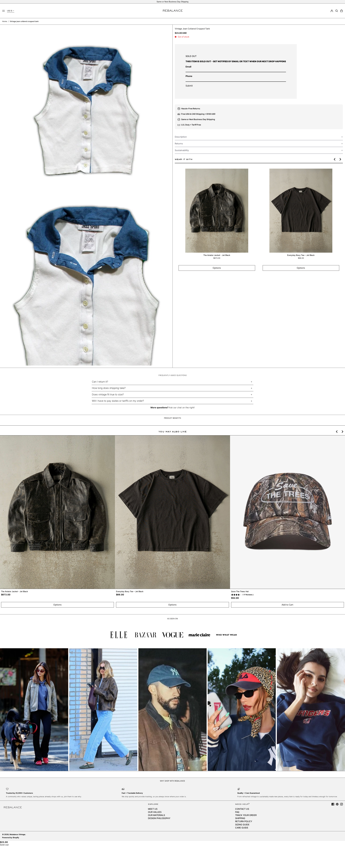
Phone (189, 76)
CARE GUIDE (241, 827)
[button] (336, 10)
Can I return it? (100, 381)
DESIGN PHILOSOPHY (159, 818)
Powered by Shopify (10, 838)
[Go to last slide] (334, 159)
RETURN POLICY (243, 821)
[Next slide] (340, 159)
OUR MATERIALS (156, 815)
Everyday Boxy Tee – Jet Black (301, 255)
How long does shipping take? (109, 388)
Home (4, 21)
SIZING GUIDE (242, 824)
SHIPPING (240, 818)
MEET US (152, 809)
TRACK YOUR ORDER (246, 815)
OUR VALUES (154, 812)
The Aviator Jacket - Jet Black (216, 255)
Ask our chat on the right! (182, 407)
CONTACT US (242, 809)
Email (188, 66)
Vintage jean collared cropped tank (24, 21)
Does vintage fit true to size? (108, 394)
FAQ (237, 812)
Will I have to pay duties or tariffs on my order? (118, 400)
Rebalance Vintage (17, 834)
